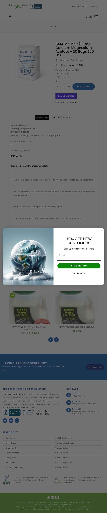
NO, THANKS (79, 274)
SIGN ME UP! (79, 266)
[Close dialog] (101, 230)
